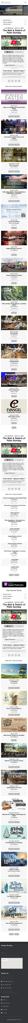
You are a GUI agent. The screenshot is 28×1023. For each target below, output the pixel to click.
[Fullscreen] (24, 48)
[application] (14, 42)
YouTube (5, 1012)
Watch (9, 52)
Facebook (5, 1009)
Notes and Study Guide (14, 76)
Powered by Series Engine (14, 431)
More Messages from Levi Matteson (13, 66)
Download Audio (14, 68)
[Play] (3, 48)
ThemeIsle (19, 1019)
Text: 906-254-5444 (7, 987)
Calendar (5, 999)
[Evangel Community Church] (6, 2)
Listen (19, 52)
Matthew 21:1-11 (20, 65)
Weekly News (6, 1006)
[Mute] (22, 48)
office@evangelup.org (8, 981)
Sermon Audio (6, 1003)
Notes (14, 251)
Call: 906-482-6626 (7, 984)
